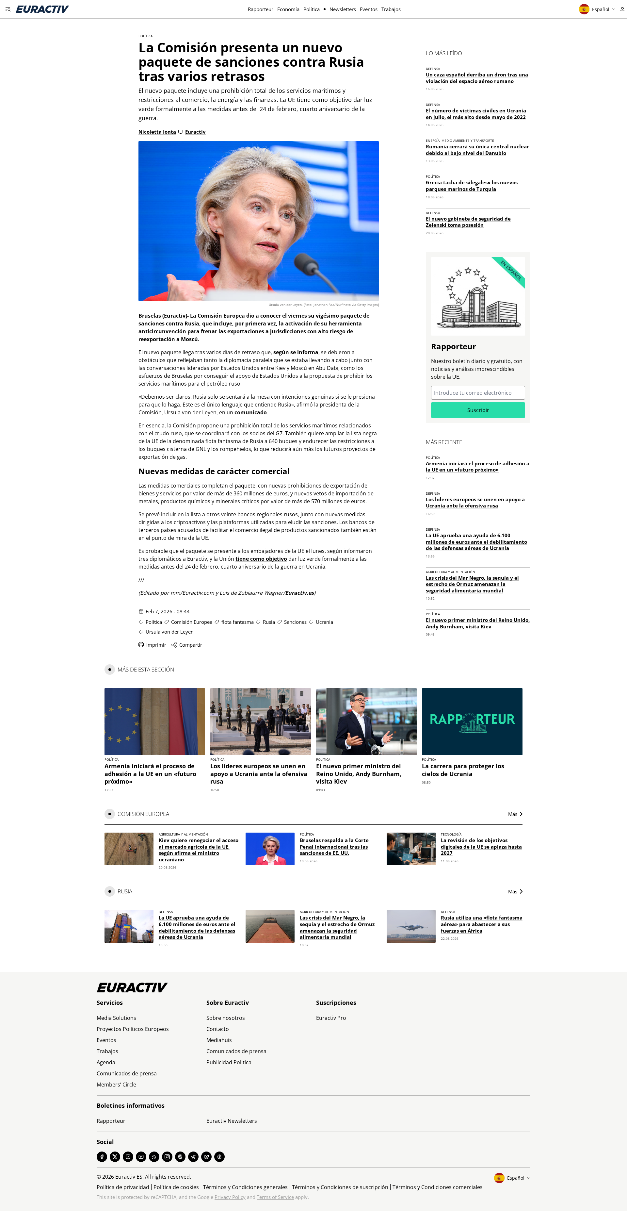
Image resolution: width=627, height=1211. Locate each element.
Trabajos (391, 9)
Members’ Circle (116, 1084)
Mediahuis (219, 1040)
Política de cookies (176, 1187)
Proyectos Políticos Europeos (133, 1029)
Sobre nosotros (225, 1017)
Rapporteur (260, 9)
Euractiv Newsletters (231, 1120)
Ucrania (324, 622)
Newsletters (343, 9)
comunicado (250, 412)
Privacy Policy (230, 1197)
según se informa (295, 352)
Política (311, 9)
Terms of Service (275, 1197)
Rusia (269, 622)
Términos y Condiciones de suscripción (340, 1187)
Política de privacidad (123, 1187)
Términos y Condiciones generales (245, 1187)
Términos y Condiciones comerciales (438, 1187)
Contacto (217, 1029)
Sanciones (295, 622)
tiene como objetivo (261, 558)
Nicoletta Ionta (157, 131)
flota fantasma (237, 622)
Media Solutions (116, 1017)
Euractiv (195, 131)
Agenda (106, 1062)
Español (600, 9)
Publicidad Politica (228, 1062)
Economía (288, 9)
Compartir (190, 644)
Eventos (369, 9)
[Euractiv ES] (42, 9)
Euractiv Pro (331, 1017)
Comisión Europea (191, 622)
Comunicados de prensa (127, 1073)
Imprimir (156, 644)
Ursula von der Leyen (170, 631)
